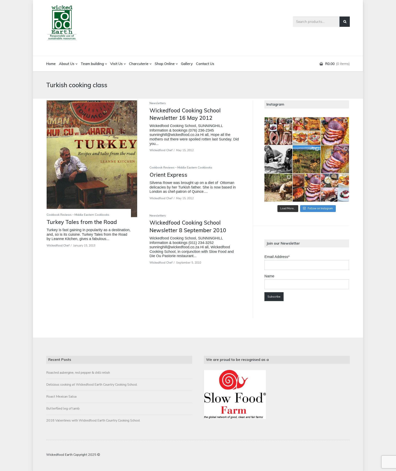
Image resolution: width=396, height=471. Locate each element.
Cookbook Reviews (59, 215)
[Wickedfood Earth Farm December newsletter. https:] (278, 131)
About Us (66, 63)
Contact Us (205, 63)
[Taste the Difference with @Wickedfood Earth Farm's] (278, 187)
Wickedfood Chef (58, 245)
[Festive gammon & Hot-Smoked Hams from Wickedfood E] (307, 187)
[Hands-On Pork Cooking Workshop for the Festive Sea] (335, 131)
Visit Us (116, 63)
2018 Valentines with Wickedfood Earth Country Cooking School (93, 420)
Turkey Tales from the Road (82, 222)
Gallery (187, 63)
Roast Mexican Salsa (61, 396)
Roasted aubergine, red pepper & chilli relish (78, 372)
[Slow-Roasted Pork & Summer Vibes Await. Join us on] (307, 131)
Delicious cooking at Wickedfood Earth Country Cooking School (91, 384)
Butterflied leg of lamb (63, 408)
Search (344, 21)
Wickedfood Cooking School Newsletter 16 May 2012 (185, 114)
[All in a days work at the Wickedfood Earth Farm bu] (278, 159)
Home (51, 63)
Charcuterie (138, 63)
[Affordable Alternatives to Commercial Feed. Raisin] (307, 159)
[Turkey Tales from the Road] (92, 158)
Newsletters (158, 103)
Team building (92, 63)
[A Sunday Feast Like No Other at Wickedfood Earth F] (335, 187)
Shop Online (165, 63)
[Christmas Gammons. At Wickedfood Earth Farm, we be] (335, 159)
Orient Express (168, 174)
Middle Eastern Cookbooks (91, 215)
